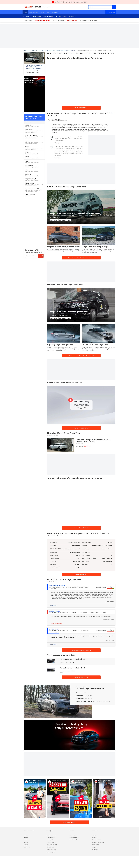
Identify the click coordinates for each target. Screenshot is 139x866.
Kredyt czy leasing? (51, 849)
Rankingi (65, 16)
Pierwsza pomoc (96, 840)
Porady (94, 835)
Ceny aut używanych (48, 16)
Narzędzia (55, 12)
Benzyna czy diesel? (52, 844)
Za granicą (94, 847)
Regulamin (26, 842)
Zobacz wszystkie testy (80, 677)
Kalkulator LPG (50, 847)
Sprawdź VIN (73, 835)
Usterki (34, 148)
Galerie (32, 161)
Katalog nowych (32, 125)
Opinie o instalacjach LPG (34, 190)
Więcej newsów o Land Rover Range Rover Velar (80, 355)
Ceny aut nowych (36, 16)
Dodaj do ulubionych (109, 113)
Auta (25, 12)
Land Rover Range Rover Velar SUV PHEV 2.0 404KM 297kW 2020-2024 (34, 67)
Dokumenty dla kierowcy (98, 842)
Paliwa (48, 12)
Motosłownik (95, 844)
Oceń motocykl (73, 840)
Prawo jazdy (95, 849)
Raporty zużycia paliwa (34, 137)
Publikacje (32, 153)
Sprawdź (41, 255)
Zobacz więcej (80, 428)
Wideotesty (72, 16)
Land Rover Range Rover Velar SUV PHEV (91, 689)
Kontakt (26, 844)
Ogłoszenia (58, 16)
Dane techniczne (33, 12)
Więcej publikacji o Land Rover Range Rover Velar (80, 257)
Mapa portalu (27, 847)
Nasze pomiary (32, 166)
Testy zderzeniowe (30, 195)
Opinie (42, 12)
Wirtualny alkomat (51, 842)
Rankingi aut (50, 840)
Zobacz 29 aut (80, 107)
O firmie (26, 835)
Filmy (32, 170)
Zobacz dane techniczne (80, 574)
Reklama (26, 840)
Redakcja (26, 837)
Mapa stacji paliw (51, 852)
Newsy (32, 157)
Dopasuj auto (26, 16)
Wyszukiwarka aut (51, 835)
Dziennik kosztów (34, 184)
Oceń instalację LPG (74, 837)
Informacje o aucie (30, 122)
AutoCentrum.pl (33, 6)
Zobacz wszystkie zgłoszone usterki (80, 650)
